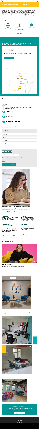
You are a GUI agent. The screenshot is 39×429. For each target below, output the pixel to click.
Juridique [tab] (15, 211)
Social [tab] (10, 211)
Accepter (20, 427)
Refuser (16, 427)
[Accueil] (5, 1)
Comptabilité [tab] (5, 211)
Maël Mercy (5, 264)
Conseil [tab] (19, 211)
